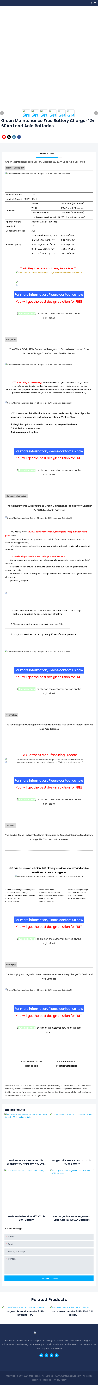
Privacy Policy (59, 1379)
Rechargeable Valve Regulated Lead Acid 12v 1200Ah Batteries (71, 1218)
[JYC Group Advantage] (49, 364)
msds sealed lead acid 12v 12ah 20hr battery (26, 1218)
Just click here (26, 313)
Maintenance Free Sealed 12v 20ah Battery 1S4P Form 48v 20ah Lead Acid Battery (26, 1162)
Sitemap (47, 1379)
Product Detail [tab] (47, 153)
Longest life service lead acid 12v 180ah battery (71, 1162)
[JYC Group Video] (49, 518)
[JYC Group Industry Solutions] (49, 876)
